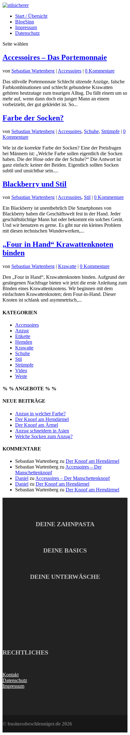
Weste (21, 376)
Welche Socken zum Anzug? (44, 436)
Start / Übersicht (31, 16)
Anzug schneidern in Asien (42, 430)
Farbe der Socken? (33, 118)
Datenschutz (27, 33)
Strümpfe (110, 131)
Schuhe (91, 131)
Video (21, 370)
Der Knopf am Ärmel (36, 425)
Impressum (26, 27)
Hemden (23, 342)
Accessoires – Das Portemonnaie (55, 57)
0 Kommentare (100, 71)
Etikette (22, 336)
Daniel (21, 478)
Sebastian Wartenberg (33, 71)
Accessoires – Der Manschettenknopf (72, 478)
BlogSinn (24, 21)
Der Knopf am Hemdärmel (42, 419)
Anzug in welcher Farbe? (40, 413)
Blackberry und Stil (35, 184)
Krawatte (67, 266)
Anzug (22, 330)
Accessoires (69, 71)
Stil (87, 197)
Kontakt (11, 674)
